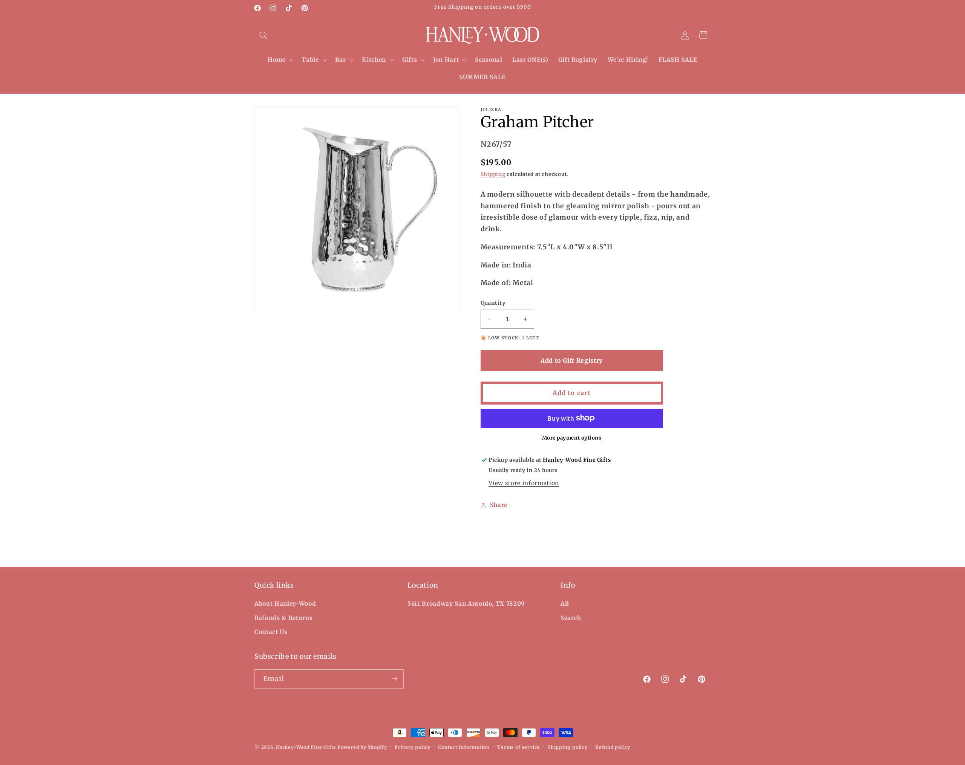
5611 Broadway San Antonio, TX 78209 (466, 603)
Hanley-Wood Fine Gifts (306, 747)
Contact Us (271, 631)
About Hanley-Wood (285, 603)
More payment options (572, 438)
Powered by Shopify (362, 747)
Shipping (493, 174)
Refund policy (612, 747)
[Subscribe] (394, 679)
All (565, 603)
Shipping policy (568, 747)
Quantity (493, 302)
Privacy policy (412, 747)
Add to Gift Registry (572, 360)
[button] (263, 35)
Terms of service (518, 747)
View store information (524, 483)
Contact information (464, 747)
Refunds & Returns (283, 617)
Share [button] (498, 504)
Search (571, 617)
